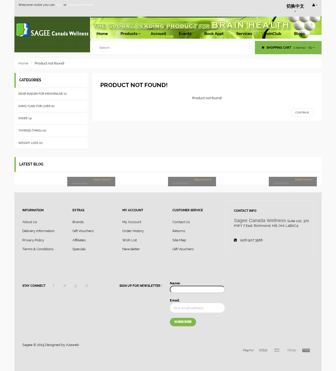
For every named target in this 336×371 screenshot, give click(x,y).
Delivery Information (38, 231)
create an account (80, 5)
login (59, 5)
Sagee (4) (25, 118)
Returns (178, 231)
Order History (133, 231)
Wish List (129, 240)
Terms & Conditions (38, 249)
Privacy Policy (33, 240)
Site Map (179, 240)
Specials (79, 249)
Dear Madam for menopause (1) (42, 94)
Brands (78, 222)
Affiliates (79, 240)
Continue (302, 112)
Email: (175, 300)
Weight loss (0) (30, 143)
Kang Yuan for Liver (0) (36, 106)
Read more (100, 179)
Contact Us (181, 222)
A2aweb (72, 345)
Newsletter (131, 249)
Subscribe (183, 322)
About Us (29, 222)
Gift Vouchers (83, 231)
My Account (131, 222)
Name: (175, 283)
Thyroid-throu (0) (32, 130)
